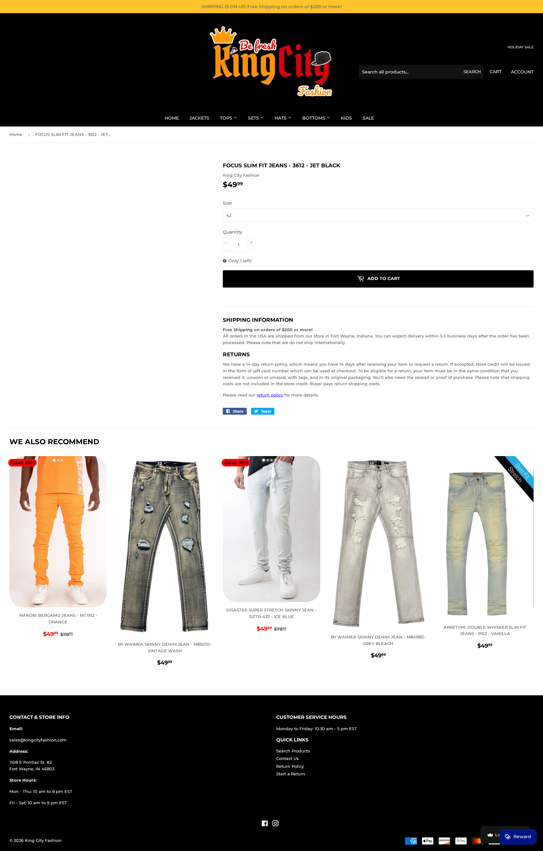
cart (496, 71)
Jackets (199, 118)
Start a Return (290, 773)
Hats (281, 118)
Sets (254, 118)
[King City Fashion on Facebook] (264, 824)
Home (172, 118)
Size (227, 203)
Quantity (232, 232)
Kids (346, 118)
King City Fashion (43, 840)
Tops (226, 118)
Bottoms (314, 118)
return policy (270, 394)
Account (522, 72)
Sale (368, 118)
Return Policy (290, 766)
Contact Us (287, 758)
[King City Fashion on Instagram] (275, 824)
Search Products (293, 750)
